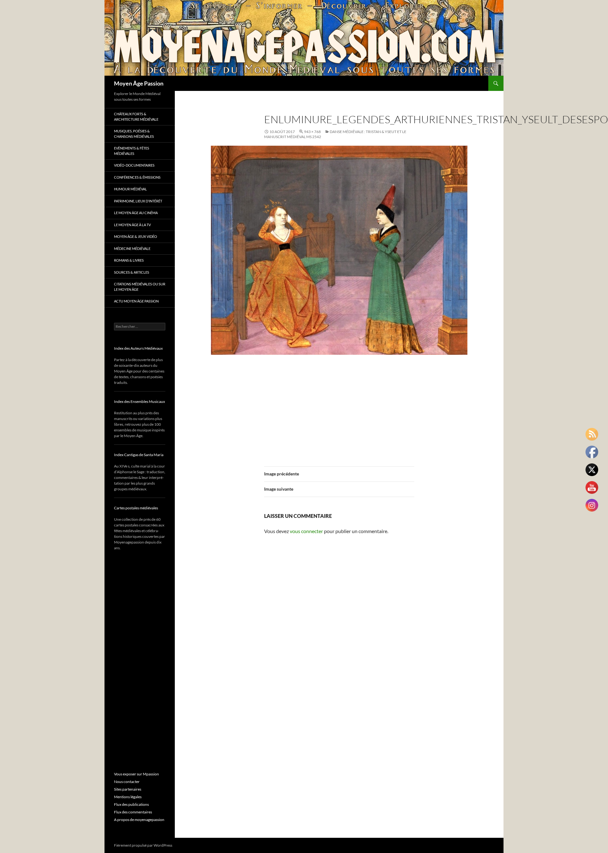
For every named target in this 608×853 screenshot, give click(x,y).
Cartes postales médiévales (136, 508)
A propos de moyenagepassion (139, 819)
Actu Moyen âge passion (136, 301)
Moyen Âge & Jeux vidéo (135, 236)
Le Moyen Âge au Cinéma (136, 213)
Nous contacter (127, 781)
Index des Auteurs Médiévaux (138, 348)
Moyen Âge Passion (138, 83)
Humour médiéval (130, 189)
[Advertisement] (339, 406)
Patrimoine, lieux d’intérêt (138, 201)
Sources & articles (131, 272)
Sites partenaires (127, 789)
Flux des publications (131, 804)
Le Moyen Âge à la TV (132, 225)
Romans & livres (129, 260)
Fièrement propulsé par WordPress (143, 845)
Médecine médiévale (132, 248)
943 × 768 (312, 131)
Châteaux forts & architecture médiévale (136, 116)
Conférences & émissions (137, 177)
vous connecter (306, 531)
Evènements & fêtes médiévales (131, 151)
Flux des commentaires (133, 812)
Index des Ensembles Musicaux (139, 401)
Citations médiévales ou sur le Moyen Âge (139, 286)
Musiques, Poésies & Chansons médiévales (134, 133)
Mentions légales (128, 796)
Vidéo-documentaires (134, 165)
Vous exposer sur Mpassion (136, 774)
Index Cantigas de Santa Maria (138, 454)
